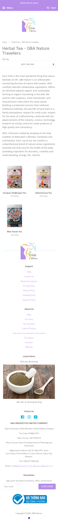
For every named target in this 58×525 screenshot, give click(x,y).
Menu (9, 7)
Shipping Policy (29, 295)
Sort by (5, 59)
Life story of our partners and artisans (29, 333)
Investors (29, 342)
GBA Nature (37, 513)
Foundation (29, 337)
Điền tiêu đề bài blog (29, 361)
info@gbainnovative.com (21, 466)
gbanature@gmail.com (43, 466)
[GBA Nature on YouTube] (35, 417)
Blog (29, 314)
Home (4, 42)
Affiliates (29, 347)
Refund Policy (29, 290)
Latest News (29, 356)
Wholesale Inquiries (29, 281)
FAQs (29, 272)
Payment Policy (29, 300)
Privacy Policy (29, 286)
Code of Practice (29, 328)
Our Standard (29, 323)
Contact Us (29, 276)
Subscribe (47, 486)
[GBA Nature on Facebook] (22, 417)
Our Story (29, 319)
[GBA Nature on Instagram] (29, 417)
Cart (53, 7)
